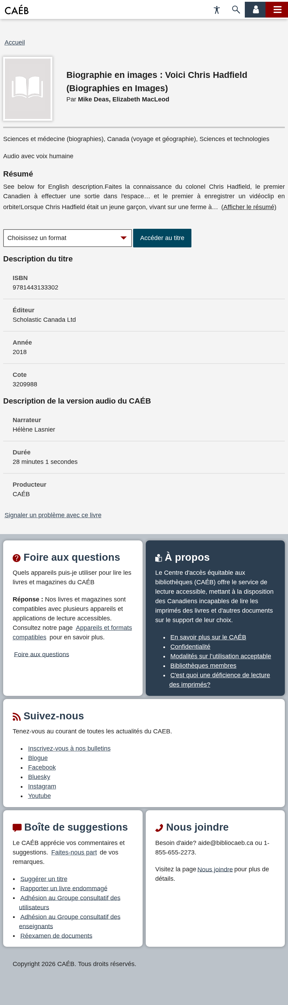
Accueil (15, 42)
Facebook (42, 767)
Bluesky (39, 776)
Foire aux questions (41, 654)
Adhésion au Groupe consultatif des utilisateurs (69, 902)
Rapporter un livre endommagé (63, 888)
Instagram (42, 786)
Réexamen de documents (56, 935)
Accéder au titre (162, 237)
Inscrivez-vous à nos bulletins (69, 748)
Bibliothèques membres (203, 665)
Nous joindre (215, 869)
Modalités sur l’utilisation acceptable (220, 656)
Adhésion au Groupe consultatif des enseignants (69, 921)
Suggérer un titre (43, 878)
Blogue (38, 757)
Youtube (39, 795)
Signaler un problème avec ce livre (53, 515)
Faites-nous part (74, 852)
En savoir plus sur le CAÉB (208, 637)
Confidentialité (190, 646)
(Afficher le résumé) (248, 207)
